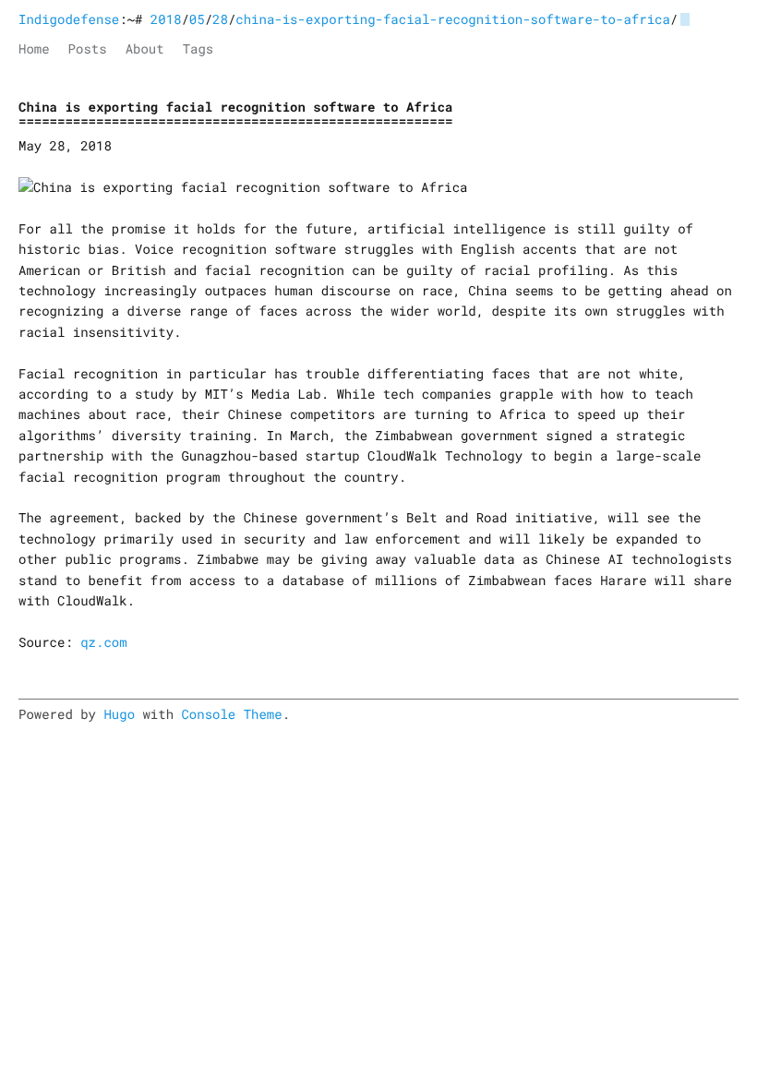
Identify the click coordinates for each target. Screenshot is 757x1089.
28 (220, 19)
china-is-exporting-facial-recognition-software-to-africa (452, 19)
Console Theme (231, 714)
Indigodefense (68, 19)
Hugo (119, 714)
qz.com (103, 642)
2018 (166, 19)
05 (197, 19)
